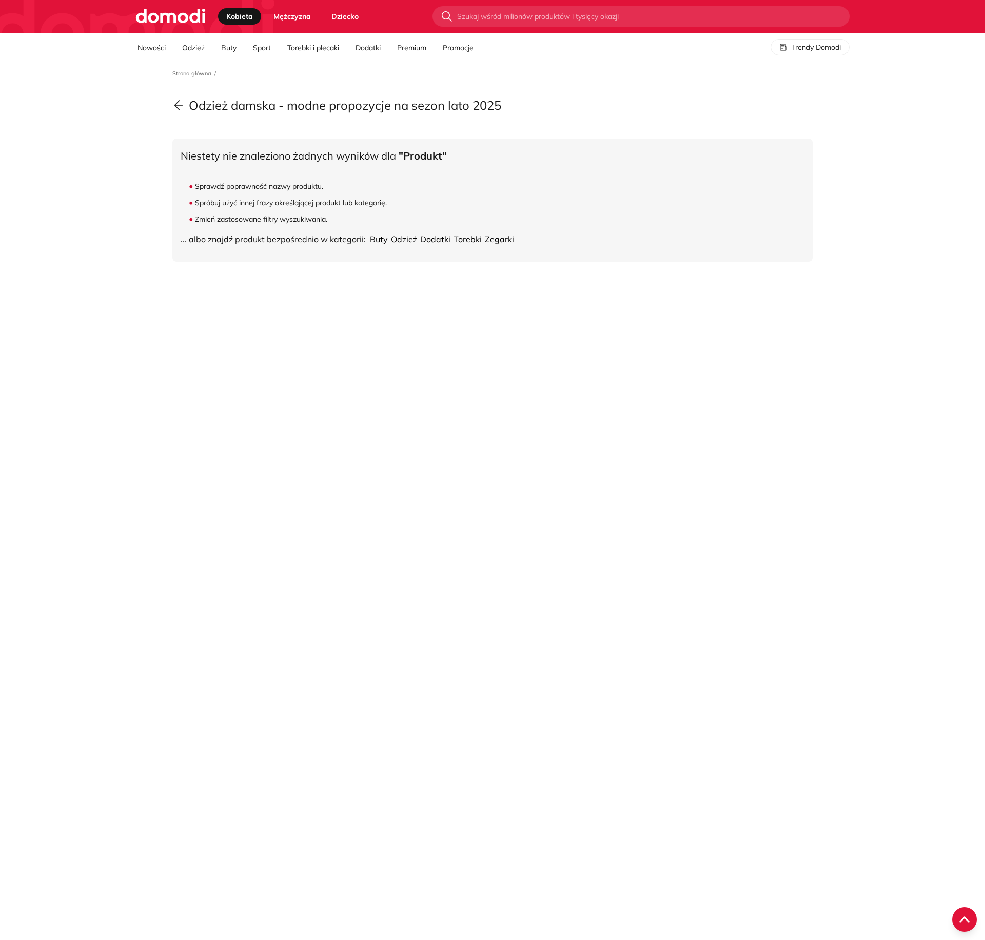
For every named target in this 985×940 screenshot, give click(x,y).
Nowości (151, 47)
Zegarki (499, 239)
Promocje (458, 47)
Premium (411, 47)
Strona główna (191, 73)
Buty (229, 47)
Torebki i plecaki (313, 47)
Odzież (193, 47)
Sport (262, 47)
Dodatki (368, 47)
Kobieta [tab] (239, 16)
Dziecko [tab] (345, 16)
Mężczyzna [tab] (292, 16)
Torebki (468, 239)
